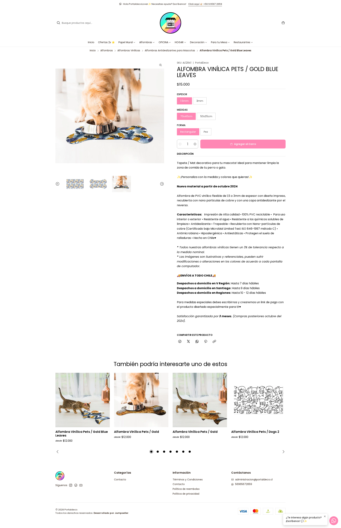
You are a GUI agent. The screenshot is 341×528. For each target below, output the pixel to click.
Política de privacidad (186, 493)
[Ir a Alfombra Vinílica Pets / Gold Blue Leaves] (82, 400)
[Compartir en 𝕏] (188, 342)
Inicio (93, 50)
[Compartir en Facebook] (180, 342)
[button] (165, 42)
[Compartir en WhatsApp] (197, 342)
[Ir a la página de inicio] (170, 23)
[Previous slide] (58, 184)
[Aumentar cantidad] (195, 144)
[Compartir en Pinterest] (206, 342)
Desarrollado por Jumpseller (111, 513)
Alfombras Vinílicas (128, 50)
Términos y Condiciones (188, 479)
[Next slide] (161, 184)
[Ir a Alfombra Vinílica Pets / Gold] (141, 400)
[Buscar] (58, 22)
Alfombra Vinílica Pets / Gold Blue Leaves (81, 434)
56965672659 (243, 484)
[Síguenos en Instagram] (70, 485)
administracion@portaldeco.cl (254, 479)
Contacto (120, 479)
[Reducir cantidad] (180, 144)
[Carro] (283, 23)
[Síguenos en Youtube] (81, 485)
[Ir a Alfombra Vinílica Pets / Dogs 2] (258, 400)
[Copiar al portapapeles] (214, 342)
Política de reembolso (186, 489)
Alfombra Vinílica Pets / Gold (136, 432)
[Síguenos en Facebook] (76, 485)
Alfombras (106, 50)
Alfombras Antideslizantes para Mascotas (170, 50)
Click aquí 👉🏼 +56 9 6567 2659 (205, 4)
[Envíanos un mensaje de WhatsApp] (333, 520)
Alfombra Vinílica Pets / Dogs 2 (255, 432)
